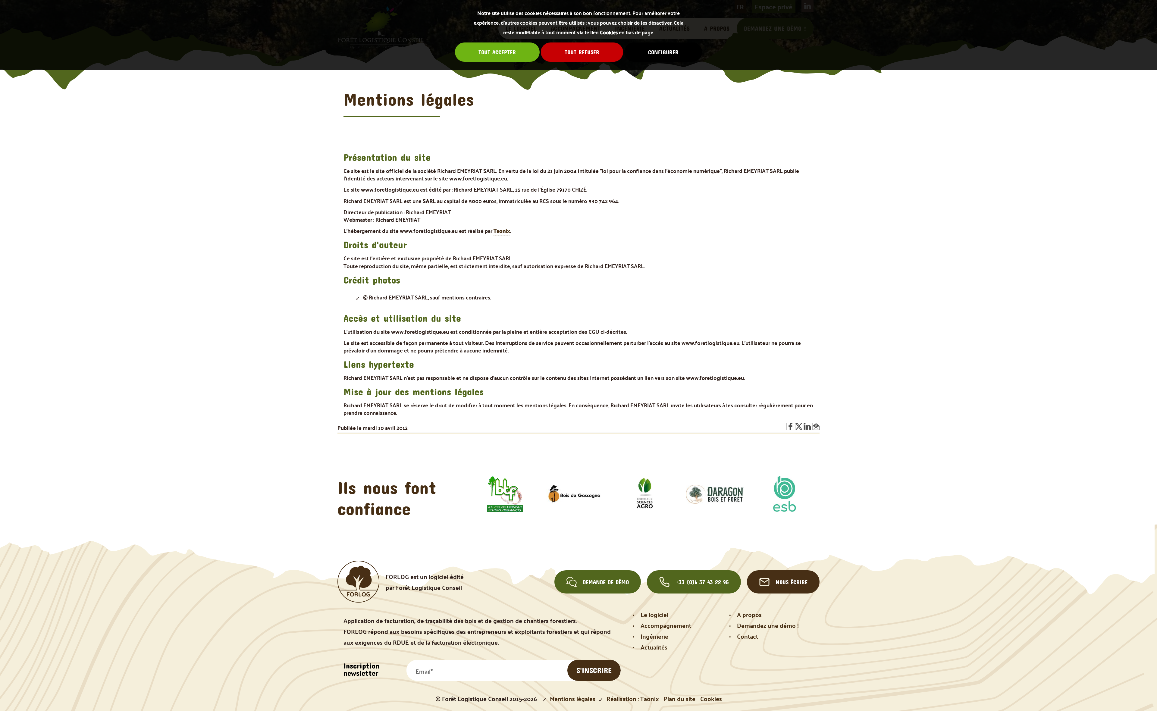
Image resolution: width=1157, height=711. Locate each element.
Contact (747, 636)
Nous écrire (791, 582)
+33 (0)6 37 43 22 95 (702, 582)
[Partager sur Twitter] (799, 426)
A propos (749, 614)
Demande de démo (606, 582)
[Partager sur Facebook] (790, 426)
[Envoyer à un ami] (816, 426)
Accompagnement (666, 625)
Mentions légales (572, 698)
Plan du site (679, 698)
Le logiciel (654, 614)
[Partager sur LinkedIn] (808, 426)
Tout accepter (497, 52)
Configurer (663, 52)
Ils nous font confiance (386, 498)
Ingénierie (654, 636)
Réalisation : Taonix (633, 698)
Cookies (609, 32)
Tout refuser (582, 52)
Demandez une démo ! (768, 625)
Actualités (654, 647)
